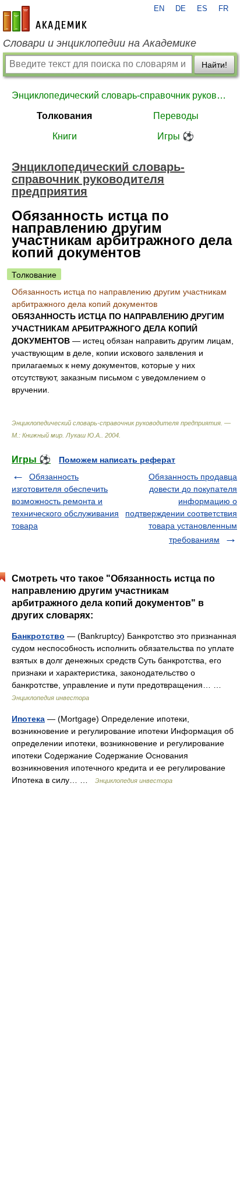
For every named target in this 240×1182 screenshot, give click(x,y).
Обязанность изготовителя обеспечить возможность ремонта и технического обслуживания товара (65, 501)
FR (223, 9)
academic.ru (45, 19)
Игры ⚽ (175, 136)
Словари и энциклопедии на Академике (99, 43)
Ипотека (28, 718)
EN (159, 9)
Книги (64, 136)
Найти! (214, 64)
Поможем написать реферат (117, 459)
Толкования (64, 116)
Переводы (176, 116)
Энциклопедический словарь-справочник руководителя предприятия (120, 95)
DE (180, 9)
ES (202, 9)
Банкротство (38, 636)
